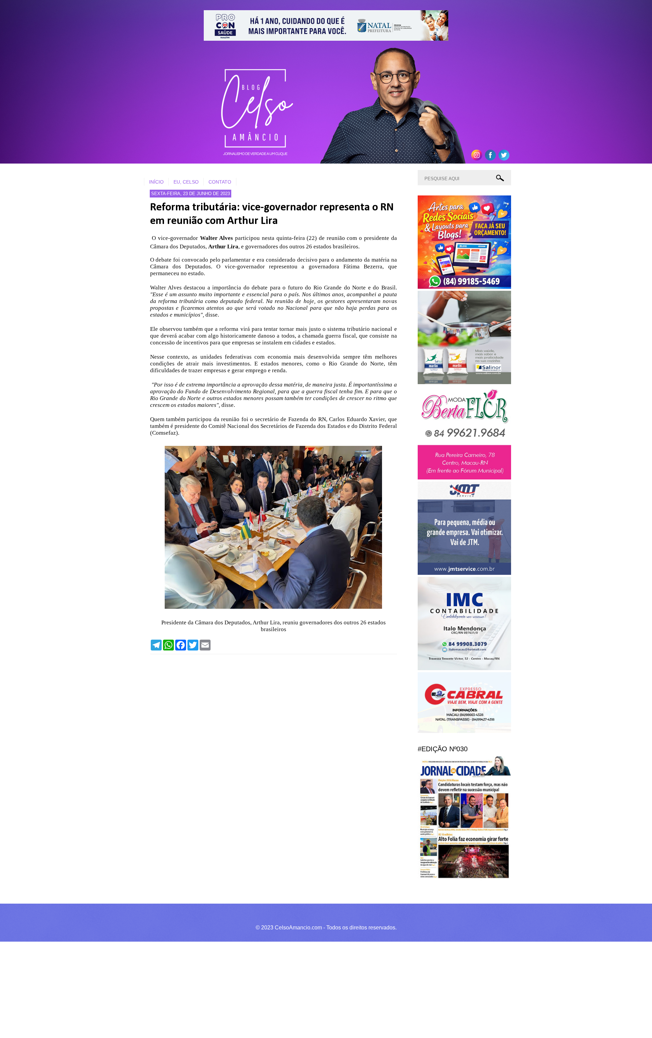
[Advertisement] (204, 988)
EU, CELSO (186, 182)
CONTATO (220, 182)
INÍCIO (156, 182)
